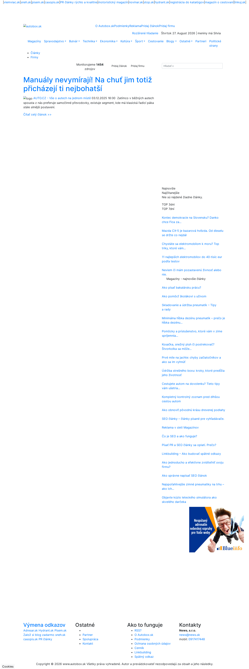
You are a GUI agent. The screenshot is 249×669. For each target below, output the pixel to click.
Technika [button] (89, 41)
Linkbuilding (143, 652)
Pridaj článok (119, 65)
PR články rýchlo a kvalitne (78, 2)
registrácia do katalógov (187, 2)
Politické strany (215, 43)
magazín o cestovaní (219, 2)
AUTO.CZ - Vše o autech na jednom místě (62, 98)
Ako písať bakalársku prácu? (181, 287)
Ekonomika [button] (107, 41)
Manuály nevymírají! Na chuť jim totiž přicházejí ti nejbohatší (87, 84)
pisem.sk (38, 2)
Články (35, 53)
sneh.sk (26, 2)
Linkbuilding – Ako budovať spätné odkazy (191, 453)
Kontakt (88, 643)
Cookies (7, 666)
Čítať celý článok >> (37, 114)
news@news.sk (189, 635)
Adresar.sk (30, 630)
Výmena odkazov (44, 625)
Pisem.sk (61, 630)
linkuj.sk (239, 2)
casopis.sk (52, 2)
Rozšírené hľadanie (145, 33)
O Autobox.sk (104, 26)
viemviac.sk (12, 2)
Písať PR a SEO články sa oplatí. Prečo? (189, 445)
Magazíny (34, 41)
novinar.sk (136, 2)
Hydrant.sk (46, 630)
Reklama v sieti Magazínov (180, 427)
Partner (88, 635)
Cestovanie (156, 41)
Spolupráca (90, 639)
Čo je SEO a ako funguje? (179, 436)
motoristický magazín (113, 2)
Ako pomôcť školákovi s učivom (184, 296)
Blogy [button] (170, 41)
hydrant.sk (162, 2)
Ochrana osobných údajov (153, 643)
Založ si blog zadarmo (38, 635)
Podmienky (121, 26)
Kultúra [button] (125, 41)
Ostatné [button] (185, 41)
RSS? (138, 630)
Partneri (200, 41)
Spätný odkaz (144, 656)
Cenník (139, 648)
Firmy (34, 57)
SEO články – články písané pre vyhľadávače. (193, 418)
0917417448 (196, 639)
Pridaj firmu (137, 65)
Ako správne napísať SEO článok (184, 475)
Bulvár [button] (73, 41)
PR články (45, 639)
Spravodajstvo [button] (54, 41)
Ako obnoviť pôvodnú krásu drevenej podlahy (193, 410)
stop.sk (149, 2)
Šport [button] (139, 41)
